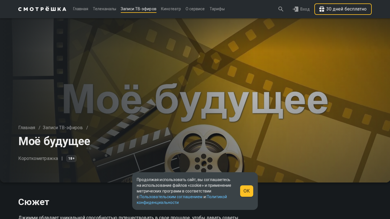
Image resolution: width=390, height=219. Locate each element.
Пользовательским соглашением (171, 196)
